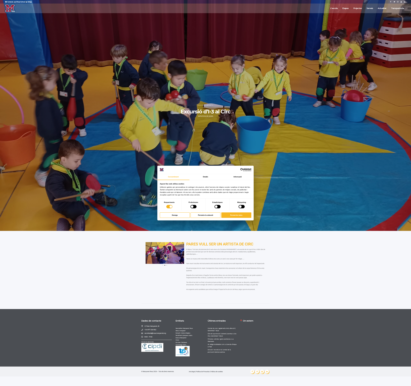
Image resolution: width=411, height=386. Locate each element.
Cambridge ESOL (181, 345)
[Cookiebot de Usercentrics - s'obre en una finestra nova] (242, 169)
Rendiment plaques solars (184, 335)
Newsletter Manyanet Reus (184, 328)
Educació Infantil (205, 105)
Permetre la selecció (205, 215)
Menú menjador (181, 330)
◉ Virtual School (19, 2)
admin (211, 116)
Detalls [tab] (205, 177)
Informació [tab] (238, 177)
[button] (148, 253)
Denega (175, 215)
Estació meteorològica (183, 333)
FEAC (177, 340)
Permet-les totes (236, 215)
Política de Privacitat (203, 371)
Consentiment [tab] (173, 177)
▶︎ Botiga (29, 2)
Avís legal (192, 371)
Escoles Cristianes (181, 342)
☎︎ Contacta (9, 2)
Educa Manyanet (181, 338)
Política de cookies (217, 371)
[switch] (193, 206)
